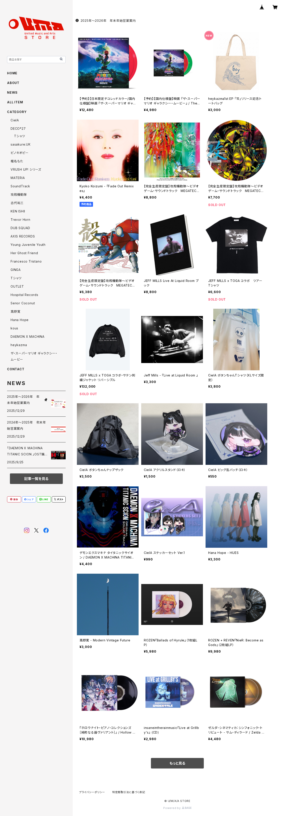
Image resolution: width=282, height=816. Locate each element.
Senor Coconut (23, 303)
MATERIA (18, 178)
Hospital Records (24, 295)
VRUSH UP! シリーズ (26, 169)
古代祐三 (17, 203)
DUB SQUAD (20, 228)
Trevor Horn (20, 219)
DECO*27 (18, 128)
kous (14, 328)
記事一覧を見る (36, 478)
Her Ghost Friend (24, 253)
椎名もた (17, 161)
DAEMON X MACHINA (28, 336)
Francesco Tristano (26, 261)
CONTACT (15, 369)
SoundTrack (20, 186)
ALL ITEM (15, 102)
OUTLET (17, 286)
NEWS (12, 92)
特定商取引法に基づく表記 (128, 792)
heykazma (19, 345)
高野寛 (15, 311)
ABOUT (13, 83)
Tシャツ (19, 136)
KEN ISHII (18, 211)
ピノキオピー (20, 153)
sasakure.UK (21, 144)
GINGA (16, 270)
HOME (12, 73)
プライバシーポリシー (92, 792)
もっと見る (177, 763)
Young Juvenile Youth (28, 244)
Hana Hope (20, 320)
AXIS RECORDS (23, 236)
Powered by (172, 808)
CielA (15, 120)
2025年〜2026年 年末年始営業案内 (108, 20)
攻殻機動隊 (19, 194)
